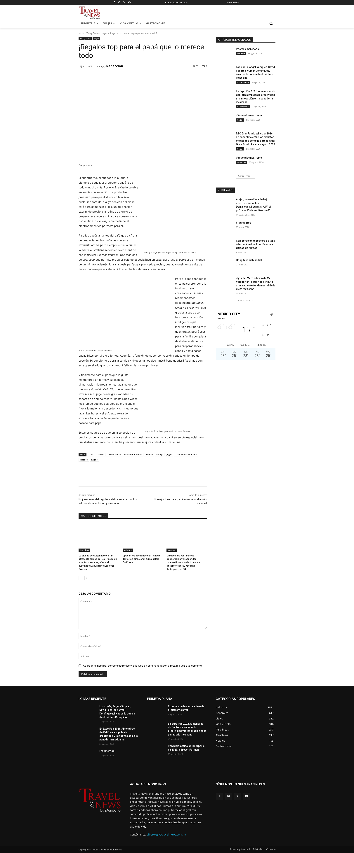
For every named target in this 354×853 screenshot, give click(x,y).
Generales (241, 162)
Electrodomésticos (133, 454)
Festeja (159, 454)
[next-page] (86, 578)
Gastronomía (243, 82)
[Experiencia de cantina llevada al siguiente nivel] (156, 711)
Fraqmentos (243, 222)
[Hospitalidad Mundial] (225, 264)
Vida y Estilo (92, 33)
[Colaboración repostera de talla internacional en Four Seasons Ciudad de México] (225, 245)
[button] (271, 23)
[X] (124, 3)
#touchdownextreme (249, 115)
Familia (149, 454)
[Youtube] (129, 3)
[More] (138, 76)
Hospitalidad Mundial (249, 260)
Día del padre (114, 454)
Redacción (114, 66)
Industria (128, 550)
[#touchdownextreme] (225, 120)
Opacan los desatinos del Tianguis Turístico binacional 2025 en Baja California (141, 559)
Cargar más (244, 175)
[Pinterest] (121, 76)
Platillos (84, 459)
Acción (240, 120)
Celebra (100, 454)
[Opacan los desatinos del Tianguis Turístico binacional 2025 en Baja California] (143, 537)
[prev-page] (81, 578)
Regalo (94, 459)
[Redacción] (94, 66)
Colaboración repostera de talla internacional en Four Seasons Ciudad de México (255, 244)
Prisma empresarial (248, 49)
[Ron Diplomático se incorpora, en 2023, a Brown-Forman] (156, 750)
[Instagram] (119, 3)
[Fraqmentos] (225, 227)
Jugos (169, 454)
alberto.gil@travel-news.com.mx (166, 834)
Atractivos (84, 550)
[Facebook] (114, 3)
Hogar (104, 33)
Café (91, 454)
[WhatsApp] (129, 76)
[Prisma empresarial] (225, 53)
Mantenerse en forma (186, 454)
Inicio (81, 33)
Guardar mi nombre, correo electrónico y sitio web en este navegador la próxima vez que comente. (142, 665)
